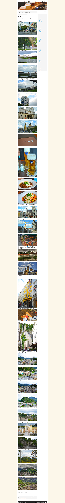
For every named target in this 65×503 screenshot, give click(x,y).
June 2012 (40, 47)
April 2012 (40, 49)
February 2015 (40, 19)
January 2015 (40, 20)
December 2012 (40, 42)
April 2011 (40, 60)
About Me (23, 1)
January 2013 (40, 41)
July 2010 (40, 68)
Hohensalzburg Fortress (23, 463)
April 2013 (40, 38)
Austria (22, 497)
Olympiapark (19, 92)
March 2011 (40, 61)
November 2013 (40, 32)
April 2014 (40, 27)
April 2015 (40, 18)
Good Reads (39, 1)
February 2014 (40, 29)
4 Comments (35, 496)
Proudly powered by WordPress (38, 502)
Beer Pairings (28, 1)
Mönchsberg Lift (22, 365)
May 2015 (40, 17)
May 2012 (40, 48)
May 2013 (40, 37)
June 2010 (40, 69)
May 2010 (40, 70)
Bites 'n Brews (19, 502)
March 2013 (40, 39)
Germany (24, 497)
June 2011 (40, 58)
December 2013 (40, 31)
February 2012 (40, 51)
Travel (22, 496)
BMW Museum (19, 106)
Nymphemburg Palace (20, 63)
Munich (23, 498)
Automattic (45, 502)
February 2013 (40, 40)
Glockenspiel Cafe (21, 146)
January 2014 (40, 30)
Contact (34, 1)
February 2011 (40, 62)
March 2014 (40, 28)
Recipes (43, 1)
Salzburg (25, 498)
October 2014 (40, 22)
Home (20, 1)
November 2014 (40, 21)
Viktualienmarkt (29, 246)
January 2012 (40, 52)
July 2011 (40, 57)
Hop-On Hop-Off (21, 17)
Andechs (25, 36)
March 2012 (40, 50)
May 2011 (40, 59)
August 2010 (40, 67)
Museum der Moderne (20, 366)
